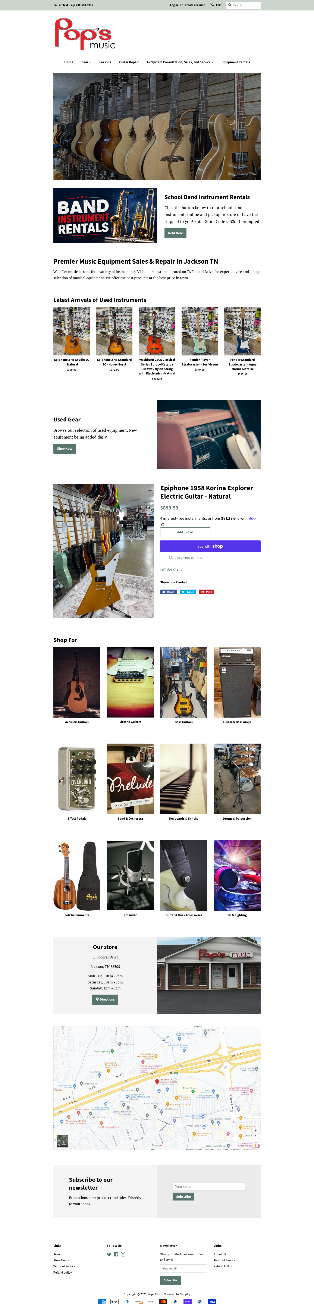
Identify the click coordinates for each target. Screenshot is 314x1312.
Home (68, 62)
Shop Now (64, 448)
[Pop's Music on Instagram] (123, 1255)
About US (220, 1254)
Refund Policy (223, 1266)
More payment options (185, 557)
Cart (219, 5)
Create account (195, 5)
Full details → (171, 569)
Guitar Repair (129, 62)
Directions (107, 999)
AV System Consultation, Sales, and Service (179, 62)
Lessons (105, 62)
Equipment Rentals (236, 62)
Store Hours (61, 1260)
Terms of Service (64, 1266)
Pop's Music (155, 1294)
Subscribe (183, 1196)
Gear (85, 62)
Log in (174, 5)
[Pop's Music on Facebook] (116, 1255)
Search (57, 1254)
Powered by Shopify (177, 1294)
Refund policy (62, 1272)
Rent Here (175, 233)
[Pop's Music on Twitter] (109, 1255)
